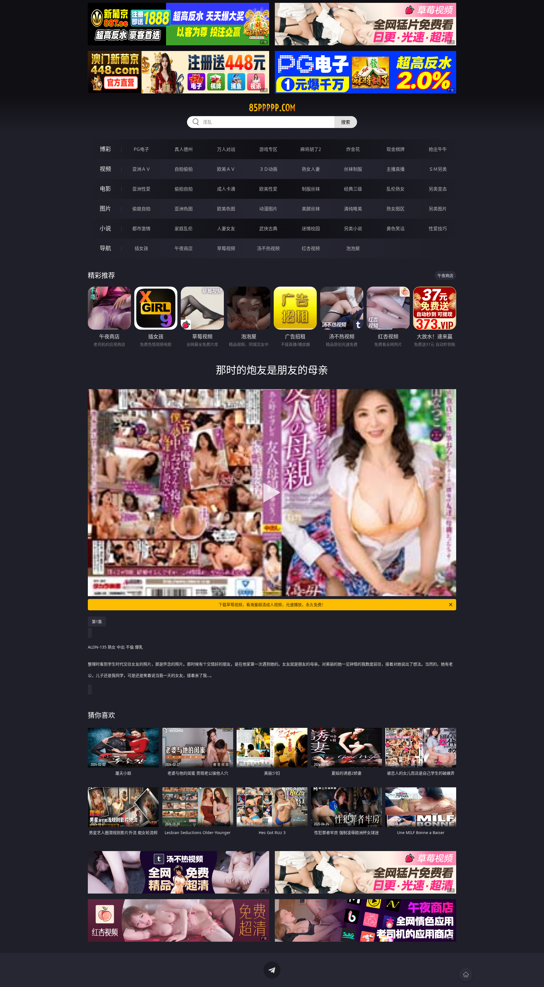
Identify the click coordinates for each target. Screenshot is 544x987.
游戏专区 (268, 149)
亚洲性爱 (141, 189)
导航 (105, 248)
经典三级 (353, 189)
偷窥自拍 (141, 209)
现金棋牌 (395, 149)
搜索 (345, 122)
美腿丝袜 (311, 209)
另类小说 (353, 228)
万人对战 (226, 149)
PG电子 (141, 149)
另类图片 (438, 209)
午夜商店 (184, 248)
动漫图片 (268, 209)
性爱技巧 (438, 228)
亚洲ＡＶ (141, 169)
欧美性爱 (268, 189)
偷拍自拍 (184, 189)
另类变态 (438, 189)
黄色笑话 (395, 228)
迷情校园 (311, 228)
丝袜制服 (353, 169)
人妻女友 (226, 228)
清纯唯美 (353, 209)
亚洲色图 (184, 209)
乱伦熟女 (395, 189)
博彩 (105, 149)
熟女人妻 (311, 169)
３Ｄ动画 (268, 169)
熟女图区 (395, 209)
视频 (105, 169)
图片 (105, 208)
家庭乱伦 (184, 228)
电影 (105, 189)
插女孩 (141, 248)
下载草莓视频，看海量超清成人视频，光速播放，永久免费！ (272, 604)
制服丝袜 (311, 189)
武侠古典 (268, 228)
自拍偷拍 (184, 169)
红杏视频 (311, 248)
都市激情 (141, 228)
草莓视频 (226, 248)
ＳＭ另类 (438, 169)
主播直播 (395, 169)
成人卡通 (226, 189)
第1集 (97, 621)
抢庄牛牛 (438, 149)
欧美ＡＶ (226, 169)
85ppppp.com (272, 107)
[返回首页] (466, 974)
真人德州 (184, 149)
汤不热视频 (268, 248)
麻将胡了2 (310, 149)
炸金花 (353, 149)
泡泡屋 (353, 248)
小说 (105, 228)
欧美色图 (226, 209)
